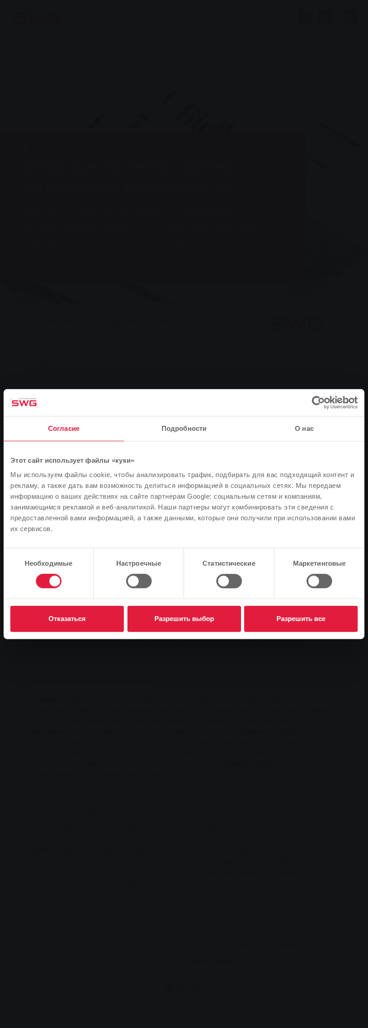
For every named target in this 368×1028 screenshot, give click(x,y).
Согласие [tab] (63, 428)
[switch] (139, 581)
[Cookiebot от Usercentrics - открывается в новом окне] (318, 402)
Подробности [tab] (184, 428)
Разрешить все (300, 618)
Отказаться (67, 618)
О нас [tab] (304, 428)
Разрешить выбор (184, 618)
